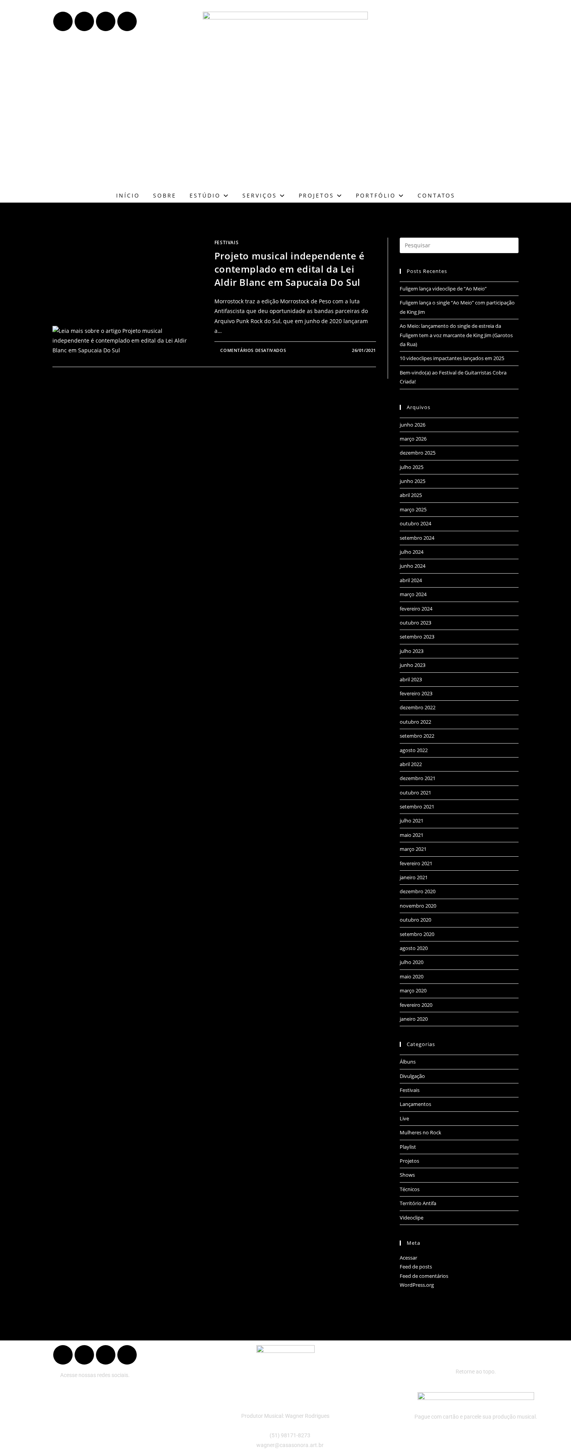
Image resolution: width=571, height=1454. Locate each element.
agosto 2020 (414, 948)
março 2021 (413, 848)
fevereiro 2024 (416, 608)
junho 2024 (412, 565)
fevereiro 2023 (416, 693)
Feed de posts (416, 1266)
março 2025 (413, 509)
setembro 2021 (417, 806)
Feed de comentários (424, 1275)
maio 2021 (411, 834)
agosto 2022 (414, 750)
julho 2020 (411, 962)
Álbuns (408, 1061)
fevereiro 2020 (416, 1004)
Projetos (409, 1160)
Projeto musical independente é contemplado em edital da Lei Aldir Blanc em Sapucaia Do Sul (289, 268)
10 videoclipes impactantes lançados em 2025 (452, 358)
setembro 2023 (417, 636)
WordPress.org (417, 1284)
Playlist (408, 1146)
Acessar (408, 1257)
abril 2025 (411, 495)
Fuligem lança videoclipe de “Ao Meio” (443, 288)
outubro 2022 (415, 721)
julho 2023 (411, 650)
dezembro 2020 (417, 891)
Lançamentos (415, 1104)
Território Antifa (418, 1203)
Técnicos (410, 1189)
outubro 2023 (415, 622)
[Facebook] (63, 21)
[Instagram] (127, 21)
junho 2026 (412, 424)
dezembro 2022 (417, 707)
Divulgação (412, 1076)
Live (404, 1118)
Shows (407, 1174)
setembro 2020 (417, 934)
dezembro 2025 (417, 452)
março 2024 (413, 594)
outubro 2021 (415, 792)
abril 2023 (411, 679)
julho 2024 (411, 551)
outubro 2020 (415, 919)
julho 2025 (411, 467)
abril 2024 (411, 580)
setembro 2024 (417, 537)
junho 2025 (412, 481)
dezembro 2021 (417, 778)
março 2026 (413, 438)
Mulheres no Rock (420, 1132)
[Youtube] (84, 21)
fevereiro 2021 (416, 863)
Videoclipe (411, 1217)
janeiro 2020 (414, 1018)
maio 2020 (411, 976)
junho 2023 (412, 664)
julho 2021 (411, 820)
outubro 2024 (415, 523)
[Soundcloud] (105, 21)
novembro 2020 (418, 905)
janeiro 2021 (414, 877)
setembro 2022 (417, 735)
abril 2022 (411, 764)
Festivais (226, 242)
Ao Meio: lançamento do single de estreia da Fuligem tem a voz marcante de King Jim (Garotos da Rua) (456, 335)
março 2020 (413, 990)
